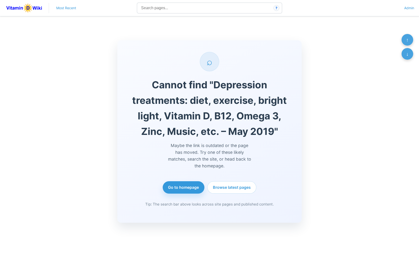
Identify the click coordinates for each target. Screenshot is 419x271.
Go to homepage (183, 187)
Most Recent (66, 8)
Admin (409, 8)
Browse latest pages (232, 187)
